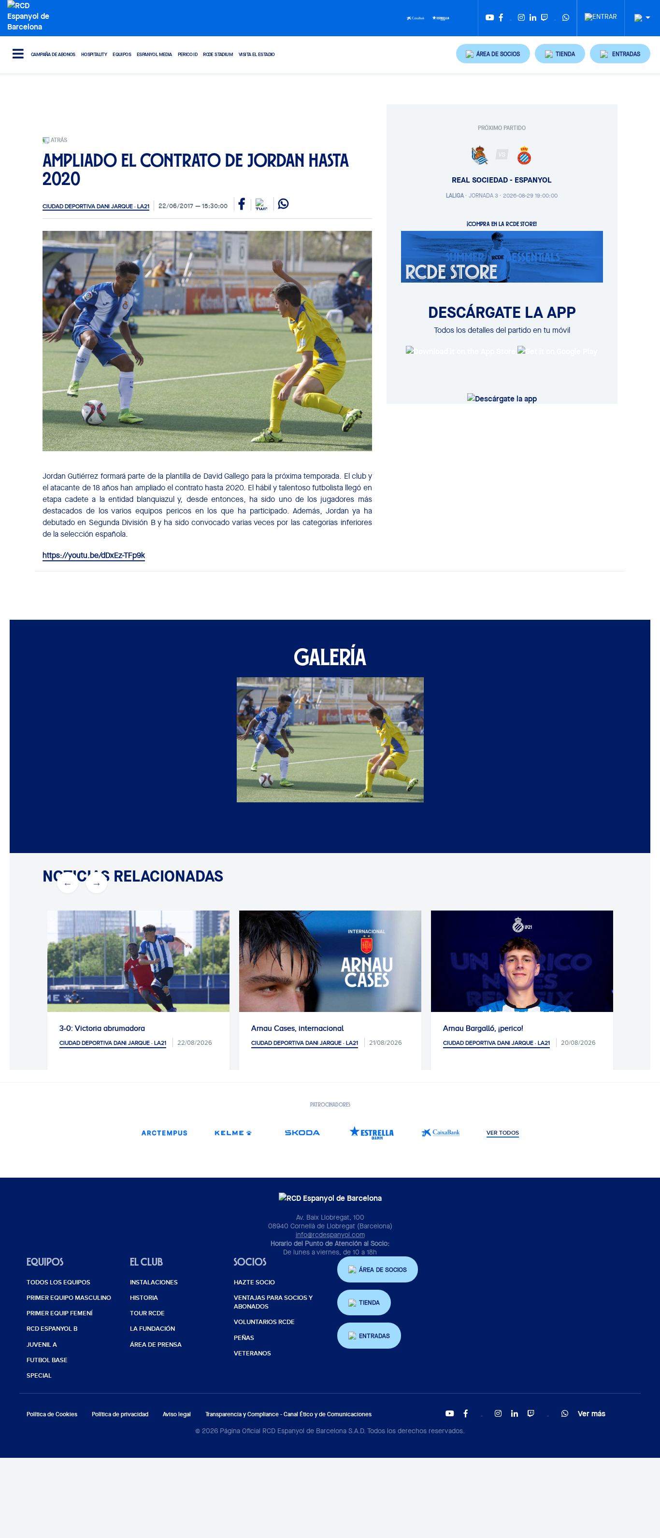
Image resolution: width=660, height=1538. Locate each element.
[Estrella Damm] (440, 17)
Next (96, 882)
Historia (144, 1298)
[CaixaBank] (440, 1133)
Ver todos (503, 1133)
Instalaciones (154, 1282)
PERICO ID (188, 54)
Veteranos (252, 1353)
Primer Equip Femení (59, 1313)
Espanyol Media (154, 54)
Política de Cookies (52, 1414)
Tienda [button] (369, 1302)
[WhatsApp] (565, 18)
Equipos (122, 54)
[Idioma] (639, 18)
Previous (67, 882)
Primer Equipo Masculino (69, 1298)
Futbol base (47, 1360)
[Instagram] (521, 18)
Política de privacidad (120, 1414)
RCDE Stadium (218, 54)
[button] (493, 53)
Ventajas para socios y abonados (273, 1302)
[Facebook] (501, 18)
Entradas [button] (374, 1336)
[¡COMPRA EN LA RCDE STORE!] (502, 256)
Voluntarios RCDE (264, 1322)
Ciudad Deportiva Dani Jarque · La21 (96, 206)
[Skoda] (302, 1133)
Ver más (591, 1413)
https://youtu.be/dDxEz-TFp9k (94, 555)
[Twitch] (544, 18)
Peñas (244, 1338)
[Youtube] (490, 18)
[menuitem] (601, 14)
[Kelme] (233, 1133)
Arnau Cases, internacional (252, 1028)
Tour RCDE (147, 1313)
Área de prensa (156, 1345)
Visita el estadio (257, 54)
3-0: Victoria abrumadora (57, 1028)
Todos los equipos (58, 1282)
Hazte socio (254, 1282)
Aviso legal (177, 1414)
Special (39, 1376)
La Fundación (152, 1329)
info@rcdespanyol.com (330, 1234)
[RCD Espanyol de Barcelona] (30, 15)
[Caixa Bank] (415, 17)
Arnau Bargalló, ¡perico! (438, 1028)
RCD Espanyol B (52, 1329)
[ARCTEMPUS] (164, 1133)
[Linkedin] (533, 18)
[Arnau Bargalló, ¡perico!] (477, 1002)
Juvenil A (42, 1345)
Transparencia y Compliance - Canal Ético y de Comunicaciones (288, 1414)
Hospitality (94, 54)
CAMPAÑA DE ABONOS (53, 54)
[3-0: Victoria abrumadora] (93, 971)
